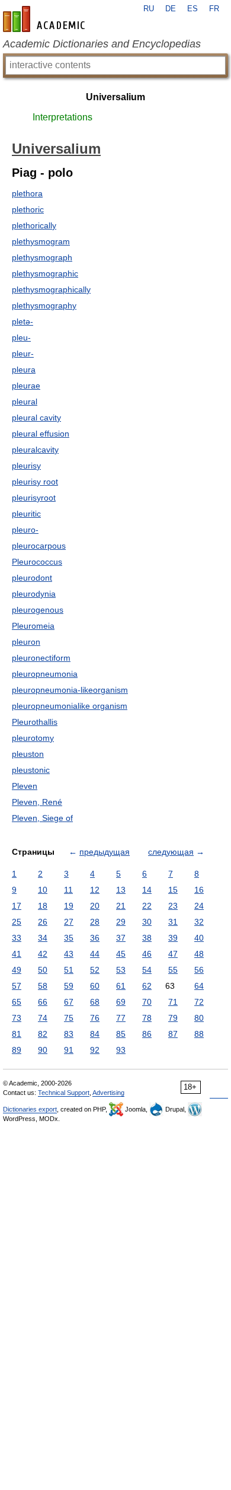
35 (68, 938)
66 (42, 1002)
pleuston (28, 754)
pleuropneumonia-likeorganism (70, 690)
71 (173, 1002)
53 (121, 970)
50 (42, 970)
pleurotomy (33, 738)
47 (173, 954)
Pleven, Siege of (42, 818)
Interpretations (62, 117)
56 (199, 970)
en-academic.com (45, 19)
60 (95, 986)
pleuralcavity (35, 449)
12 (95, 889)
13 (121, 889)
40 (199, 938)
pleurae (26, 385)
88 (199, 1034)
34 (42, 938)
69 (121, 1002)
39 (173, 938)
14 (147, 889)
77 (121, 1018)
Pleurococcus (37, 561)
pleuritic (26, 513)
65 (16, 1002)
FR (214, 9)
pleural (24, 401)
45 (121, 954)
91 (68, 1050)
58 (42, 986)
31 (173, 922)
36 (95, 938)
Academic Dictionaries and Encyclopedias (102, 44)
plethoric (28, 209)
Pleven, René (37, 802)
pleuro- (25, 529)
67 (68, 1002)
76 (95, 1018)
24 (199, 905)
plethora (27, 193)
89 (16, 1050)
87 (173, 1034)
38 (147, 938)
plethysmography (44, 305)
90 (42, 1050)
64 (199, 986)
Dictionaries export (30, 1109)
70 (147, 1002)
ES (192, 9)
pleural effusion (40, 433)
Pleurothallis (34, 722)
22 (147, 905)
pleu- (21, 337)
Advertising (108, 1092)
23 (173, 905)
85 (121, 1034)
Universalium (115, 97)
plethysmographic (45, 273)
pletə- (22, 321)
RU (148, 9)
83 (68, 1034)
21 (121, 905)
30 (147, 922)
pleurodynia (34, 593)
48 (199, 954)
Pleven (24, 786)
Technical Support (63, 1092)
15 (173, 889)
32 (199, 922)
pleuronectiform (41, 658)
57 (16, 986)
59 (68, 986)
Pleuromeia (33, 626)
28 (95, 922)
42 (42, 954)
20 (95, 905)
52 (95, 970)
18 (42, 905)
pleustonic (31, 770)
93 (121, 1050)
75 (68, 1018)
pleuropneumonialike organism (69, 706)
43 (68, 954)
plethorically (34, 225)
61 (121, 986)
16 (199, 889)
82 (42, 1034)
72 (199, 1002)
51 (68, 970)
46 (147, 954)
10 (42, 889)
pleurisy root (35, 481)
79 (173, 1018)
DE (170, 9)
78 (147, 1018)
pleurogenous (37, 610)
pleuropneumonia (45, 674)
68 (95, 1002)
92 (95, 1050)
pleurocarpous (39, 545)
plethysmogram (41, 241)
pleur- (23, 353)
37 (121, 938)
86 (147, 1034)
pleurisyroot (34, 497)
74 (42, 1018)
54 (147, 970)
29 (121, 922)
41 (16, 954)
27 (68, 922)
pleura (24, 369)
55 (173, 970)
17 (16, 905)
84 (95, 1034)
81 (16, 1034)
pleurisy (26, 465)
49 (16, 970)
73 (16, 1018)
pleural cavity (36, 417)
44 (95, 954)
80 (199, 1018)
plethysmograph (42, 257)
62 (147, 986)
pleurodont (32, 577)
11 (68, 889)
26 (42, 922)
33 (16, 938)
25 (16, 922)
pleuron (26, 642)
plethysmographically (51, 289)
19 (68, 905)
